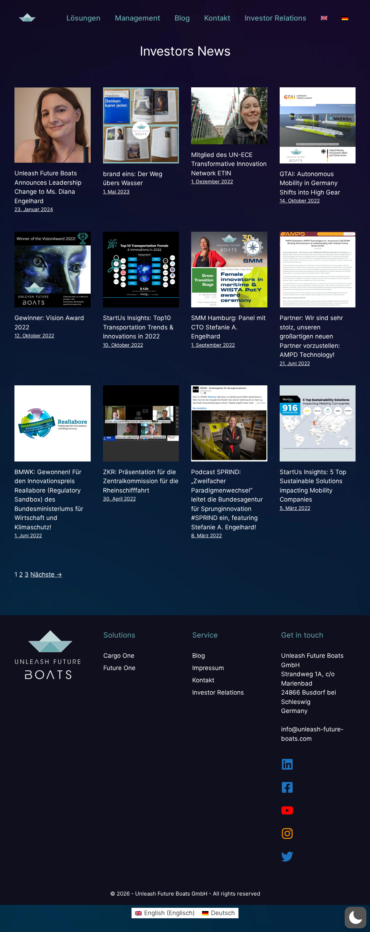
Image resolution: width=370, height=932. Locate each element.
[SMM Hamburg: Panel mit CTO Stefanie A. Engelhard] (229, 302)
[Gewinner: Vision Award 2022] (52, 302)
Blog (182, 18)
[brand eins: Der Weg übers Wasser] (141, 158)
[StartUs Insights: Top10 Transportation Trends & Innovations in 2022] (141, 302)
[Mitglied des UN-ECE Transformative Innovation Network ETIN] (229, 139)
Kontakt (217, 18)
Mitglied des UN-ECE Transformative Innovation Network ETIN (229, 164)
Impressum (208, 667)
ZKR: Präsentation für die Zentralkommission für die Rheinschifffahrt (140, 481)
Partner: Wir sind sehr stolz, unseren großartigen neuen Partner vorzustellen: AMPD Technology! (311, 336)
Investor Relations (275, 18)
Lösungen (83, 18)
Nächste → (46, 574)
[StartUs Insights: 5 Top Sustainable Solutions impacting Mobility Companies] (318, 456)
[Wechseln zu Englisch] (324, 18)
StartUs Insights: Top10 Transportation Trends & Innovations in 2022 (138, 327)
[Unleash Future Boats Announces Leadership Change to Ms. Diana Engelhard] (52, 158)
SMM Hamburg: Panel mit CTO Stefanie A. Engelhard (228, 327)
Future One (119, 667)
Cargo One (118, 655)
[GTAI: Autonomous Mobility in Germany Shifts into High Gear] (318, 158)
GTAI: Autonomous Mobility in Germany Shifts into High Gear (310, 183)
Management (137, 18)
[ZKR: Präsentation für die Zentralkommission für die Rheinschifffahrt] (141, 456)
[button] (355, 917)
